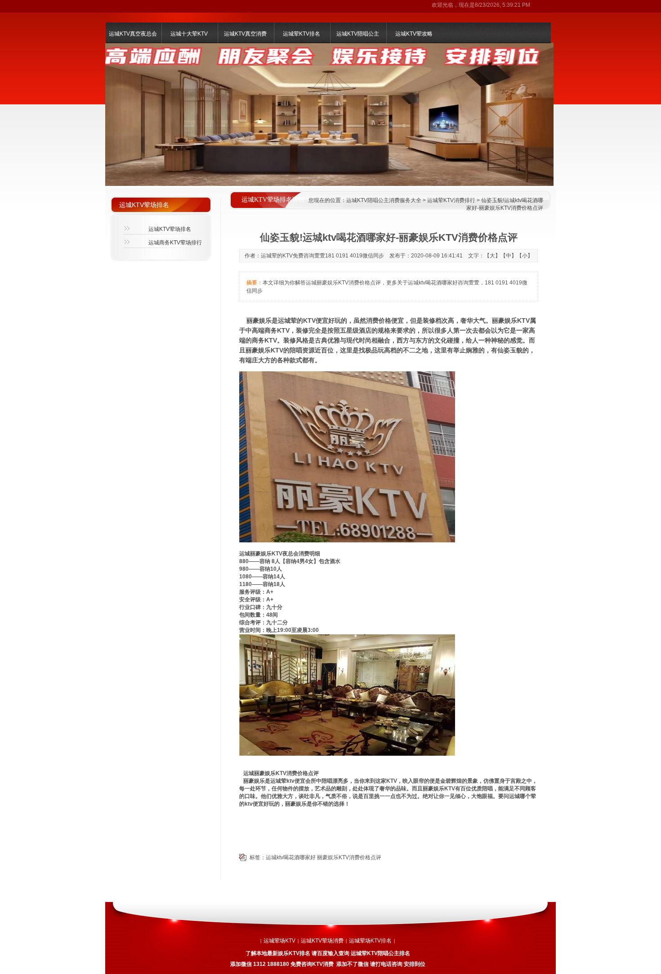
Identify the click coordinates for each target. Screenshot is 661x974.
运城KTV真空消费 (245, 34)
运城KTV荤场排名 (169, 229)
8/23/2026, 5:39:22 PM (502, 5)
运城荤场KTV (279, 941)
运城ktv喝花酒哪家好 (291, 857)
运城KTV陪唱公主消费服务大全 (383, 200)
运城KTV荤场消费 (322, 941)
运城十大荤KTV (189, 34)
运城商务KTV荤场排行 (175, 242)
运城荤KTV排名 (301, 34)
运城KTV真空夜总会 (133, 34)
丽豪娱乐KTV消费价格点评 (349, 857)
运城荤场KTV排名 (370, 941)
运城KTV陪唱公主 (357, 34)
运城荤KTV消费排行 (451, 200)
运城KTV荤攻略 (414, 34)
